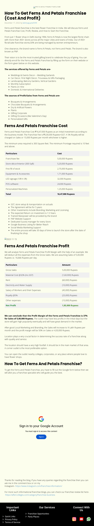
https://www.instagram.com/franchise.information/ (38, 486)
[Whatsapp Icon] (89, 519)
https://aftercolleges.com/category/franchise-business (30, 494)
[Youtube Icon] (81, 519)
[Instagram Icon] (74, 519)
